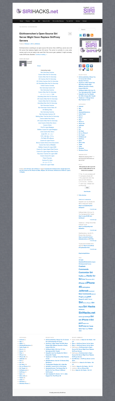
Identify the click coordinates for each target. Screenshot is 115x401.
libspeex (43, 170)
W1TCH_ (91, 239)
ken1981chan (75, 358)
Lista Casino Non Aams (47, 132)
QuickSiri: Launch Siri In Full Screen (56, 366)
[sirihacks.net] (38, 15)
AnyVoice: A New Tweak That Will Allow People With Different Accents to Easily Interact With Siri (57, 345)
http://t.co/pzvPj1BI (84, 216)
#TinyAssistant (83, 247)
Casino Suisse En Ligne (47, 156)
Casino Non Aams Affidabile (47, 145)
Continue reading (41, 54)
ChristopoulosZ (83, 264)
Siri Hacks (50, 170)
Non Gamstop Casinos (47, 72)
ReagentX (81, 299)
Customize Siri (48, 169)
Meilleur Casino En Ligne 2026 (47, 147)
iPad (80, 120)
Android (81, 106)
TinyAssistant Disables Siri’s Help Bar (56, 364)
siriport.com (86, 323)
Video (80, 146)
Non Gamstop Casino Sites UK (47, 107)
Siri (39, 21)
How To (84, 279)
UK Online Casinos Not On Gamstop (47, 81)
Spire (34, 21)
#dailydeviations (83, 239)
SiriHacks (37, 44)
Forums (28, 21)
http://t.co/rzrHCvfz (89, 245)
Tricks (86, 328)
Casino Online (47, 125)
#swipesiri (81, 207)
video (80, 331)
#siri (91, 205)
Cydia (81, 276)
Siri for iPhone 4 (87, 303)
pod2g (85, 297)
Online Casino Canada (47, 85)
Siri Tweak (81, 135)
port (89, 296)
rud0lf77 (86, 299)
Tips (83, 329)
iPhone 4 (81, 121)
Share (39, 66)
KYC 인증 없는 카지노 (47, 136)
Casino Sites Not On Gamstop (47, 74)
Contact (85, 21)
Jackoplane (86, 287)
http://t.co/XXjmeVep (84, 226)
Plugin (81, 297)
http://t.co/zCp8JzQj (84, 205)
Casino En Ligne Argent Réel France (47, 149)
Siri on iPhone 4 (36, 169)
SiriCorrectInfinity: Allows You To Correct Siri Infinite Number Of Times (87, 79)
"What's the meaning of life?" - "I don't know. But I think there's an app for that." (86, 158)
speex (68, 170)
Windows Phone (83, 150)
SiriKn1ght (82, 316)
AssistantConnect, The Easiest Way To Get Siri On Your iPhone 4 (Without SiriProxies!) (56, 370)
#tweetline (81, 228)
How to (81, 116)
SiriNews (87, 253)
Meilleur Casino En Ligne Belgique (47, 129)
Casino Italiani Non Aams (47, 118)
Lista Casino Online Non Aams (47, 123)
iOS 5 (93, 279)
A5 (79, 260)
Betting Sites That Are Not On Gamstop (47, 116)
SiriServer (64, 170)
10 (70, 34)
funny (84, 276)
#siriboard (81, 218)
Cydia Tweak (82, 114)
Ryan (73, 343)
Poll (80, 127)
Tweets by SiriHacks (85, 199)
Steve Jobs (82, 142)
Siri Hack (29, 169)
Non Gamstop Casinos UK (47, 114)
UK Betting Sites (47, 110)
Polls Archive (82, 195)
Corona (89, 264)
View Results (87, 191)
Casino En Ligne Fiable (47, 164)
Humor (80, 118)
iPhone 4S (34, 170)
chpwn (94, 262)
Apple (80, 110)
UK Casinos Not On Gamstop (47, 79)
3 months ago (93, 209)
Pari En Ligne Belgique (47, 127)
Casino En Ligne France (47, 140)
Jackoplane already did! (86, 176)
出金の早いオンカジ (47, 134)
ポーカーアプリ (47, 162)
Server (90, 299)
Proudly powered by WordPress (57, 392)
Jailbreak (81, 125)
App (80, 108)
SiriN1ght (87, 316)
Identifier (89, 279)
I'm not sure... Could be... (86, 181)
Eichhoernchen (56, 169)
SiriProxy (81, 139)
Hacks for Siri (46, 21)
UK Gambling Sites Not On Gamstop (47, 83)
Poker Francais (47, 158)
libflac (38, 170)
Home (21, 21)
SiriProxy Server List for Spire (85, 343)
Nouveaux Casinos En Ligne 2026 (47, 154)
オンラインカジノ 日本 (47, 94)
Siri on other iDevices (58, 21)
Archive (78, 21)
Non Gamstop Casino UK (47, 88)
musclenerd (91, 291)
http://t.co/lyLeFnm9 (84, 237)
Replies (22, 172)
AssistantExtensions (84, 112)
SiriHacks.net (57, 170)
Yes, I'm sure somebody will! (87, 174)
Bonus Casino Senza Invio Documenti (47, 143)
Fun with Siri (69, 21)
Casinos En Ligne (47, 160)
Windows (81, 148)
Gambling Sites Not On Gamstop (47, 96)
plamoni (94, 294)
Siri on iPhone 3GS (83, 368)
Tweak (80, 144)
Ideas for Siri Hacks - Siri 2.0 (85, 366)
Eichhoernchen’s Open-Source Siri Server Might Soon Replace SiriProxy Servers (39, 37)
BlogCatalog (82, 253)
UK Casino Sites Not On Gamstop (47, 99)
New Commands (85, 294)
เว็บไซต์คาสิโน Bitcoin (47, 138)
